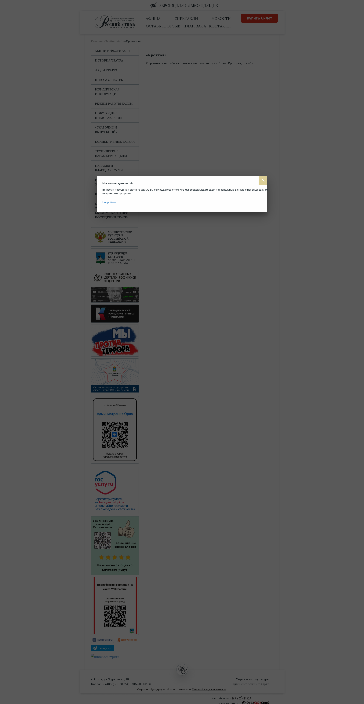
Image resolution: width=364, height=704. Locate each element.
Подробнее (109, 202)
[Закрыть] (263, 180)
